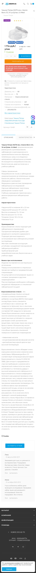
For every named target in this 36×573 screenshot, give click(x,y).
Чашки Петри (19, 118)
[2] (16, 20)
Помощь (5, 525)
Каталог (5, 510)
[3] (18, 20)
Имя (6, 473)
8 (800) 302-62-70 (18, 532)
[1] (14, 20)
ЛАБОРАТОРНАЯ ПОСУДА (15, 121)
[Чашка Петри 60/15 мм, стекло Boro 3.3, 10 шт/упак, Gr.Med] (18, 33)
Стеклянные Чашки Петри (15, 123)
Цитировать (13, 473)
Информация (7, 520)
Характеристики (26, 137)
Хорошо (9, 569)
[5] (22, 20)
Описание (8, 137)
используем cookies (12, 563)
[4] (20, 20)
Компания (6, 515)
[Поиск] (28, 4)
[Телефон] (24, 4)
